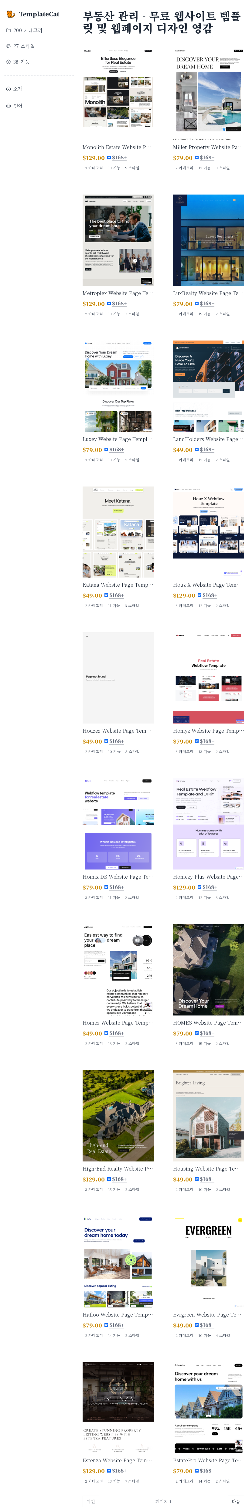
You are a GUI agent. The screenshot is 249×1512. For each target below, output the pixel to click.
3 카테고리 (94, 167)
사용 (121, 87)
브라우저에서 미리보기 (121, 101)
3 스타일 (223, 167)
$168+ (119, 157)
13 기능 (114, 167)
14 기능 (114, 1335)
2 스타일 (223, 313)
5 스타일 (132, 167)
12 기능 (204, 459)
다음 (236, 1501)
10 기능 (114, 751)
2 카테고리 (184, 167)
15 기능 (204, 313)
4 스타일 (223, 1335)
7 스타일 (132, 313)
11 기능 (114, 605)
